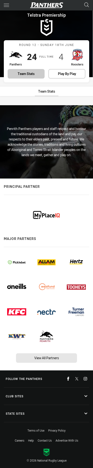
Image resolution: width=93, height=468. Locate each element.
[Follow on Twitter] (77, 378)
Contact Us (45, 440)
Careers (19, 440)
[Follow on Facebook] (68, 378)
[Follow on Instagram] (85, 378)
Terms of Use (35, 430)
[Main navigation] (6, 5)
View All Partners (46, 358)
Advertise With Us (67, 440)
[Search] (86, 5)
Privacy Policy (57, 430)
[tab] (46, 91)
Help (31, 440)
